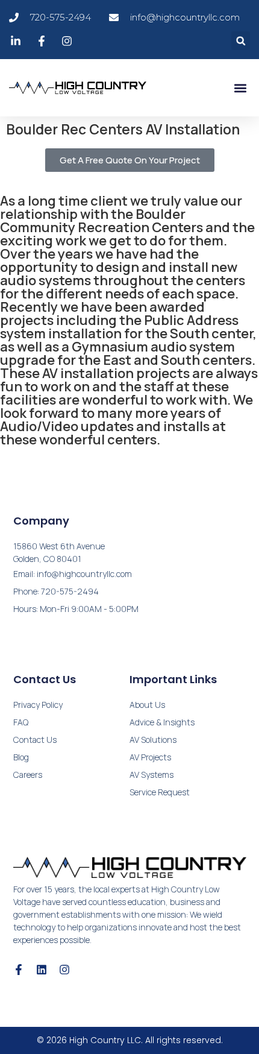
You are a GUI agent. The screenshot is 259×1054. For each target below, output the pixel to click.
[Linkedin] (41, 969)
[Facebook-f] (18, 969)
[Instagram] (64, 969)
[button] (240, 40)
